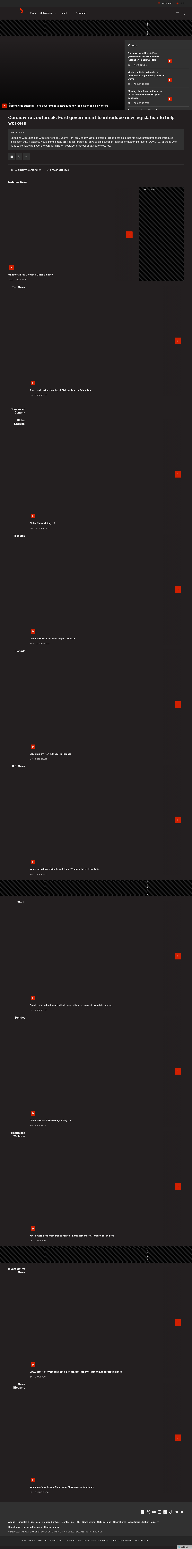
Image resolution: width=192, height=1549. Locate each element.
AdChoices (186, 1547)
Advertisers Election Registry (143, 1522)
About (11, 1522)
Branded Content (51, 1522)
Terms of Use (56, 1541)
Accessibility (141, 1541)
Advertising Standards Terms (93, 1541)
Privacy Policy (27, 1541)
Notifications (104, 1522)
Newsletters (88, 1522)
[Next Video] (127, 234)
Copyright (42, 1541)
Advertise (70, 1541)
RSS (78, 1522)
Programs (81, 13)
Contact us (68, 1522)
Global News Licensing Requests (25, 1527)
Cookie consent (52, 1527)
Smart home (119, 1522)
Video (33, 13)
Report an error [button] (59, 170)
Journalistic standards (27, 170)
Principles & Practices (28, 1522)
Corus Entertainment (122, 1541)
